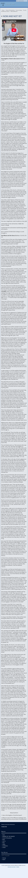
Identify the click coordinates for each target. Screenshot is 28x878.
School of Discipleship (7, 838)
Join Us (4, 841)
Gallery (3, 844)
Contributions (5, 845)
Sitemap (4, 858)
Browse (8, 4)
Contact (4, 847)
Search (3, 859)
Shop (13, 4)
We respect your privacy (12, 866)
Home (3, 834)
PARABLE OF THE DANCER (8, 836)
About (3, 839)
